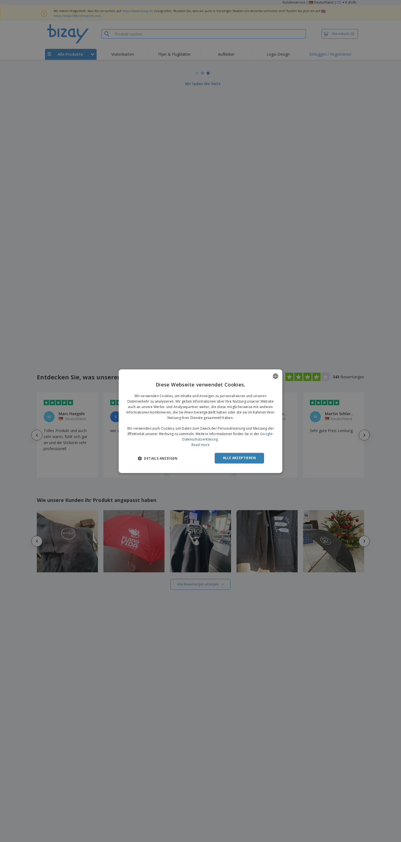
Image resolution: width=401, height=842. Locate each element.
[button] (157, 458)
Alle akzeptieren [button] (239, 458)
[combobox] (275, 376)
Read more (200, 444)
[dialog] (200, 421)
